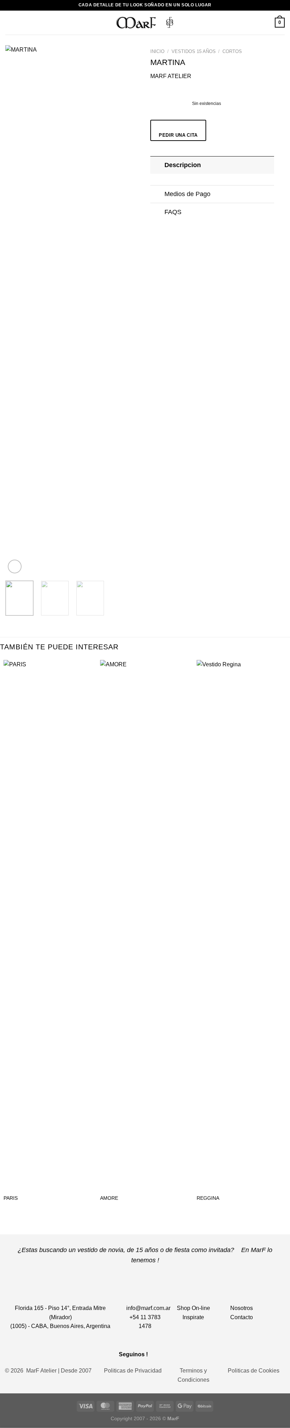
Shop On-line (193, 1308)
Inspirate (193, 1317)
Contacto (241, 1317)
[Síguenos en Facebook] (156, 1354)
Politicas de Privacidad (133, 1371)
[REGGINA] (241, 925)
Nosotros (241, 1308)
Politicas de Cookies (253, 1371)
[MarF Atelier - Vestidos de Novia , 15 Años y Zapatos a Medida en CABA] (145, 22)
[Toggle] (157, 164)
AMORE (109, 1198)
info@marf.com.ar (148, 1308)
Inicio (157, 51)
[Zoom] (15, 566)
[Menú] (9, 22)
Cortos (232, 51)
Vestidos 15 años (194, 51)
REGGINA (208, 1198)
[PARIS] (48, 925)
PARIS (11, 1198)
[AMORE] (145, 925)
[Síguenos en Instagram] (166, 1354)
